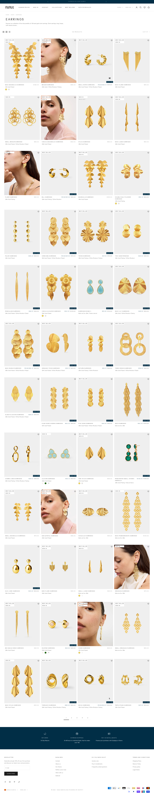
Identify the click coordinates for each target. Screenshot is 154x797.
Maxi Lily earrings (122, 311)
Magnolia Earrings (85, 197)
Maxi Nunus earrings (13, 368)
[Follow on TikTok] (19, 782)
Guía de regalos (84, 7)
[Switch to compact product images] (9, 31)
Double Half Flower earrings (123, 197)
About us (58, 764)
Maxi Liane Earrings (123, 141)
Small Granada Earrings (124, 648)
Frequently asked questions (99, 767)
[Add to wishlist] (38, 40)
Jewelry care (95, 761)
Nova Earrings (84, 705)
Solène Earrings (48, 648)
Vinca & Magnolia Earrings (52, 141)
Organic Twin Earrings (51, 368)
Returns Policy (137, 764)
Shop (12, 14)
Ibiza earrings (120, 423)
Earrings (19, 14)
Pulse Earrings (11, 256)
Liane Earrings (84, 648)
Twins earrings (84, 256)
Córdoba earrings (49, 256)
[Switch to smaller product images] (6, 31)
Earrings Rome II (84, 311)
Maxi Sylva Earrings (13, 705)
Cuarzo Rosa (43, 483)
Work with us (59, 773)
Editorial (58, 776)
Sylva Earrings (84, 141)
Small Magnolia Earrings (15, 535)
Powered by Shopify (76, 790)
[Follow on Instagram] (10, 782)
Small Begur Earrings (13, 141)
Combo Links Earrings (13, 478)
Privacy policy (136, 767)
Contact (58, 761)
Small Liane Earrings (86, 591)
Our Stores (59, 767)
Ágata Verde (45, 483)
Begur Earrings (48, 84)
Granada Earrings (122, 591)
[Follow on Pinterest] (14, 782)
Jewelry (45, 7)
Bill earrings (47, 197)
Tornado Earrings (49, 705)
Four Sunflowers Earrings (52, 423)
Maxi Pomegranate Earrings (126, 535)
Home (7, 14)
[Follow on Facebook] (5, 782)
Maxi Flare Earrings (123, 84)
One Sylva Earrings (86, 478)
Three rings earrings (123, 368)
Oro (6, 89)
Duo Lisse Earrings (12, 591)
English (128, 7)
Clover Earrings (48, 478)
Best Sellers (70, 7)
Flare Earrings (11, 197)
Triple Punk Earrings (123, 705)
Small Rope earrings (86, 84)
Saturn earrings (84, 368)
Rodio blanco (82, 596)
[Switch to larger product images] (3, 31)
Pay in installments (97, 764)
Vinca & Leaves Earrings (51, 311)
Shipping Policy (137, 761)
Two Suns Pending (122, 256)
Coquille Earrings (85, 535)
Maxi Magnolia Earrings (14, 84)
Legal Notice (136, 770)
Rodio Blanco (9, 89)
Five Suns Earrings (85, 423)
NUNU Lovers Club (61, 770)
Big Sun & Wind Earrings (14, 648)
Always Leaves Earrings (14, 414)
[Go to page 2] (87, 718)
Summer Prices (24, 7)
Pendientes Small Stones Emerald (124, 479)
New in (35, 7)
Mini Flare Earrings (49, 591)
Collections (57, 7)
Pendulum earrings (12, 311)
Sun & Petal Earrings (50, 535)
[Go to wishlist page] (145, 7)
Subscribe (11, 773)
